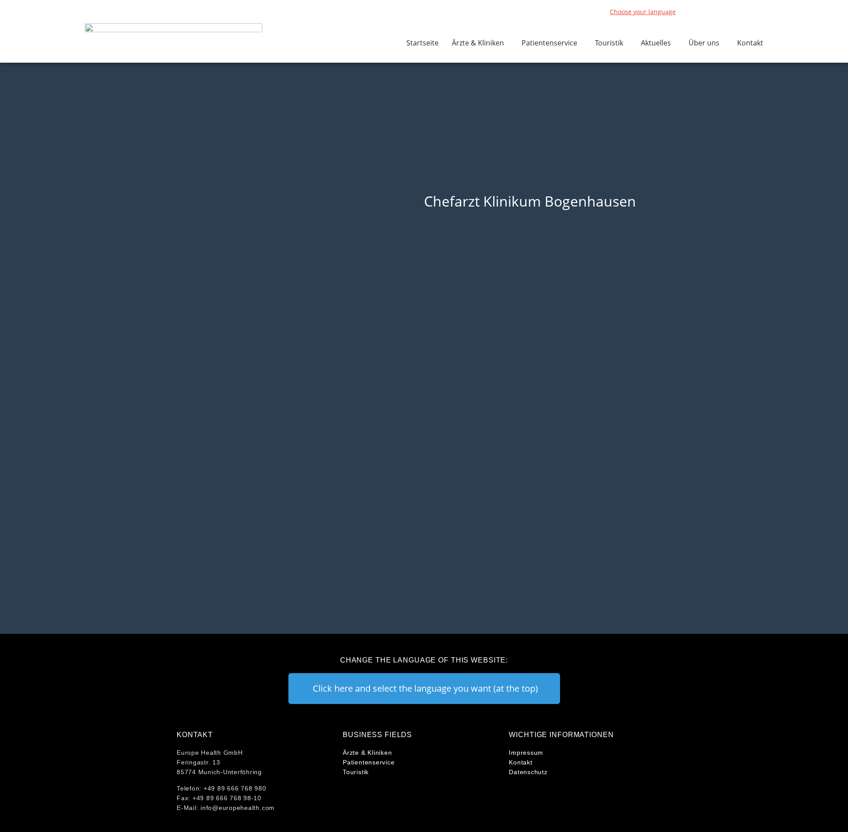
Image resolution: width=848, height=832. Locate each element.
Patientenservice (549, 43)
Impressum (526, 752)
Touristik (609, 43)
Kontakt (750, 43)
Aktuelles (656, 43)
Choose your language (643, 12)
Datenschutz (528, 772)
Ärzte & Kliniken (478, 43)
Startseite (422, 43)
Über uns (704, 43)
